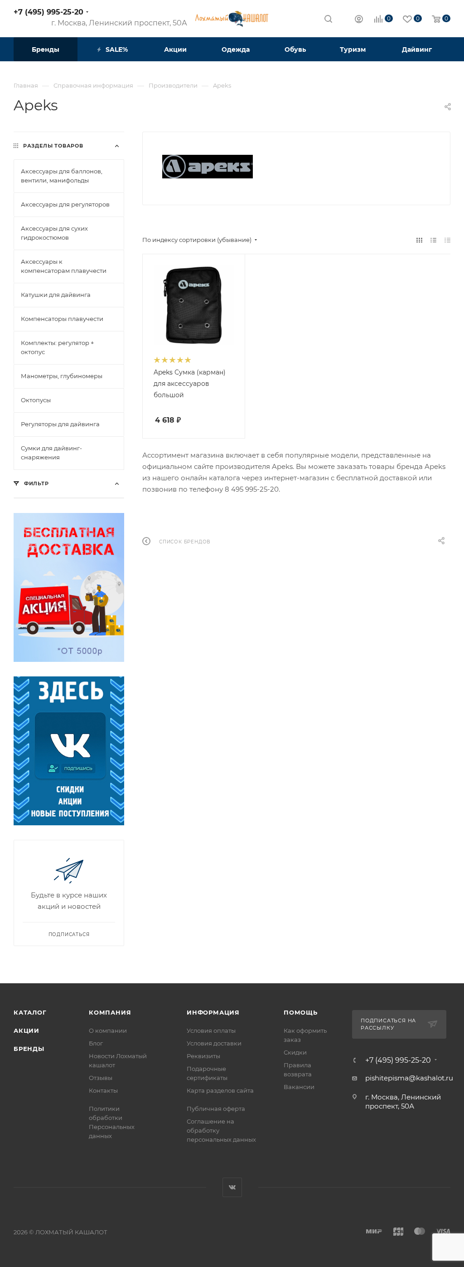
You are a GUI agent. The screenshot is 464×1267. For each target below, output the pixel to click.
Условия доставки (214, 1043)
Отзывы (100, 1077)
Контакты (103, 1090)
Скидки (295, 1052)
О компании (108, 1030)
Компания (110, 1012)
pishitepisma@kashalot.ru (409, 1078)
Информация (213, 1012)
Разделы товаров (53, 146)
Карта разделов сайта (220, 1090)
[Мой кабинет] (359, 20)
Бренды (29, 1048)
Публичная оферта (216, 1108)
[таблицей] (447, 239)
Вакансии (299, 1086)
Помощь (301, 1012)
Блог (96, 1043)
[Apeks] (207, 166)
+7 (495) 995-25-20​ (48, 12)
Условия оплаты (211, 1030)
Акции (26, 1030)
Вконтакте (232, 1187)
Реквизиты (203, 1056)
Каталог (30, 1012)
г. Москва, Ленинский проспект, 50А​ (119, 23)
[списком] (433, 239)
